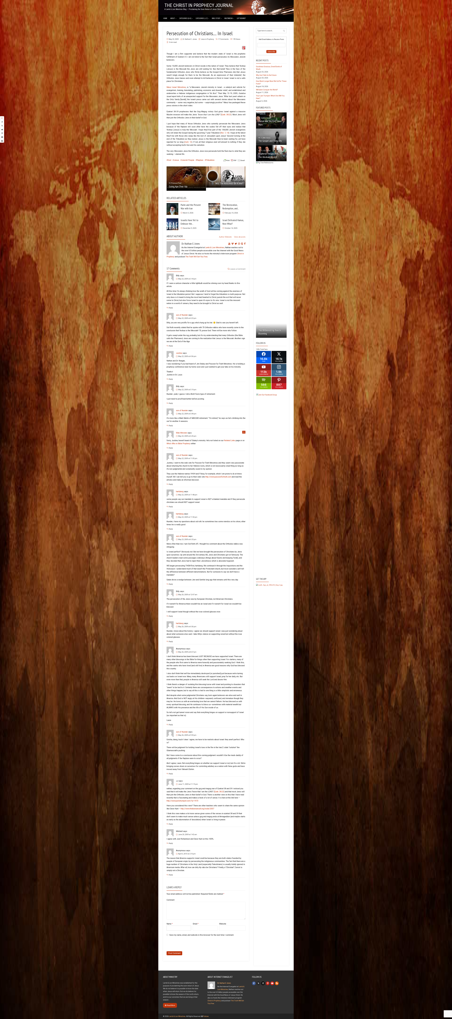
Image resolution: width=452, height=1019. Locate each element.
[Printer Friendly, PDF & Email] (234, 160)
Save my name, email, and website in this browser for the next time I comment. (201, 935)
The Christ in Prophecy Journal (198, 5)
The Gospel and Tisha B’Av (270, 140)
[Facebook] (254, 983)
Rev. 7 (223, 133)
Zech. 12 (188, 142)
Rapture (200, 160)
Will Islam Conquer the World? (267, 90)
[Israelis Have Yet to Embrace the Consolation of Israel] (172, 224)
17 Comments (223, 39)
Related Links (229, 440)
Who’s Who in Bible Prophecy (178, 443)
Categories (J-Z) (202, 18)
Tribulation (210, 160)
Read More (171, 1005)
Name (170, 924)
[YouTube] (272, 983)
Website (222, 924)
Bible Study (216, 18)
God (169, 160)
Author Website (225, 237)
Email (196, 924)
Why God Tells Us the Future (266, 75)
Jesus (176, 160)
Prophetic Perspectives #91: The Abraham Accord (271, 155)
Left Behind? (241, 18)
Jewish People (188, 160)
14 (227, 133)
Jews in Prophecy (207, 39)
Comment (170, 900)
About (172, 18)
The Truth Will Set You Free (197, 257)
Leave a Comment (237, 269)
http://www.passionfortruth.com (218, 477)
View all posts (239, 237)
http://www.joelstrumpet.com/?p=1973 (182, 801)
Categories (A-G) (185, 18)
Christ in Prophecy (214, 1001)
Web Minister (181, 433)
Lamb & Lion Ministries (214, 247)
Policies (206, 1016)
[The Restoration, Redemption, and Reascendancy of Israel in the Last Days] (214, 209)
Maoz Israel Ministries (176, 87)
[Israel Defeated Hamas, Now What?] (214, 224)
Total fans (264, 349)
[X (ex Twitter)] (258, 983)
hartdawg (180, 491)
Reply (171, 308)
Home (165, 18)
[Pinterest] (267, 983)
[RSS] (277, 983)
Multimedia (228, 18)
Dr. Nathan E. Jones (190, 39)
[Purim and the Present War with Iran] (172, 209)
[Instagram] (263, 983)
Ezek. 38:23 (226, 114)
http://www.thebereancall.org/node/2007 (197, 809)
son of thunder (182, 315)
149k (258, 349)
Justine (179, 353)
